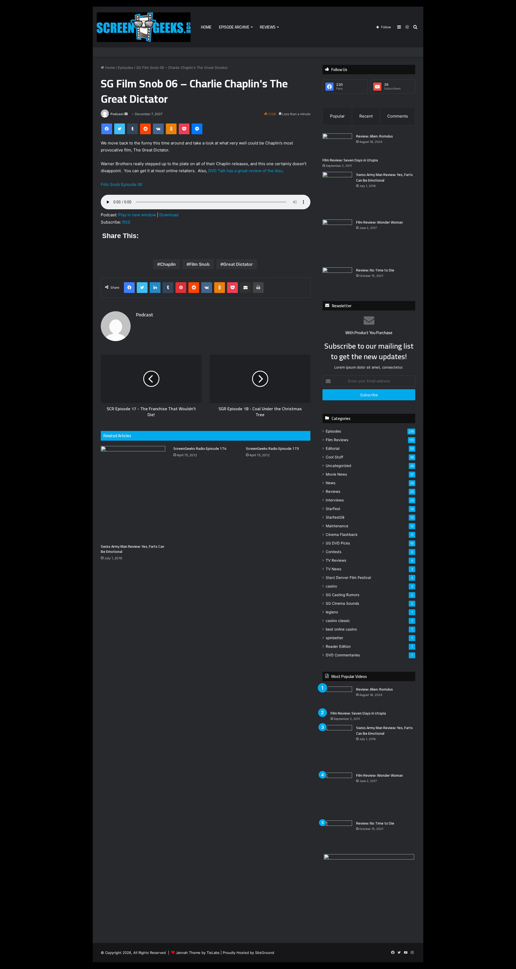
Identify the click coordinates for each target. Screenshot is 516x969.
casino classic (338, 620)
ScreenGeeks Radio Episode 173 (272, 448)
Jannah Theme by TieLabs (198, 952)
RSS (126, 222)
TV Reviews (336, 560)
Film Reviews (337, 440)
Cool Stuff (334, 457)
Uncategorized (338, 466)
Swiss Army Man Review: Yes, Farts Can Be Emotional (132, 549)
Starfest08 (335, 517)
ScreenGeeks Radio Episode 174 (199, 448)
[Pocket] (184, 128)
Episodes (125, 67)
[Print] (258, 287)
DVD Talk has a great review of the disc (245, 170)
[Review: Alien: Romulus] (337, 143)
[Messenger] (197, 128)
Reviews (267, 27)
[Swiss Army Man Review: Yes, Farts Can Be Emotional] (133, 493)
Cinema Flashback (341, 534)
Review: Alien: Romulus (374, 136)
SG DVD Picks (338, 543)
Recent (366, 116)
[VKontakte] (158, 128)
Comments (397, 116)
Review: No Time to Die (375, 270)
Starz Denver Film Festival (348, 577)
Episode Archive (234, 27)
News (330, 483)
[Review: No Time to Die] (337, 277)
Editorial (332, 448)
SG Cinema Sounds (342, 603)
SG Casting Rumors (342, 595)
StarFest (333, 509)
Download (168, 214)
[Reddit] (145, 128)
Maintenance (337, 526)
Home (206, 27)
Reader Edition (338, 646)
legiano (332, 612)
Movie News (336, 474)
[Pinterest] (180, 287)
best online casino (341, 629)
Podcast (117, 114)
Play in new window (137, 214)
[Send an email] (126, 114)
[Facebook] (106, 128)
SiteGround (264, 952)
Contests (333, 552)
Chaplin (168, 264)
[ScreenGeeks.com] (144, 27)
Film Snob (199, 264)
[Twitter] (119, 128)
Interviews (335, 500)
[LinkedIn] (155, 287)
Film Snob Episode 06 (121, 184)
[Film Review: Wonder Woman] (337, 241)
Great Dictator (238, 264)
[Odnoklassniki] (171, 128)
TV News (333, 569)
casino (331, 586)
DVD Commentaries (343, 655)
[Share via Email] (245, 287)
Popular (337, 116)
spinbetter (334, 638)
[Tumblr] (132, 128)
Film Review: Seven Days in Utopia (350, 160)
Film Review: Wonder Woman (379, 222)
